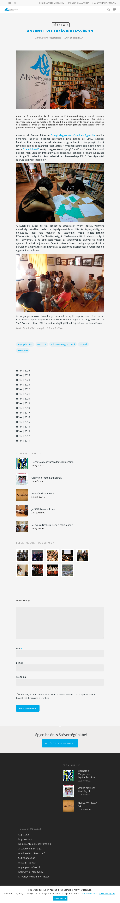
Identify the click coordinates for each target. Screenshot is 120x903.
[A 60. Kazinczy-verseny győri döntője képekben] (52, 555)
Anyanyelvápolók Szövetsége (48, 37)
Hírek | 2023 (23, 384)
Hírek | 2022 (23, 389)
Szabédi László (31, 149)
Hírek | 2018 (23, 408)
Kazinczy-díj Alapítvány (30, 872)
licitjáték (83, 344)
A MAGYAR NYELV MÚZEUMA (104, 3)
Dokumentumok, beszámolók (34, 844)
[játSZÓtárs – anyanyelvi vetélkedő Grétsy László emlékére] (22, 555)
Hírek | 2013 (23, 431)
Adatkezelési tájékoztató (31, 853)
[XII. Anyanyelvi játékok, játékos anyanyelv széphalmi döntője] (67, 555)
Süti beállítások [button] (89, 893)
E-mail (20, 662)
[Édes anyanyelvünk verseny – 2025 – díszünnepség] (52, 570)
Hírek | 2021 (23, 394)
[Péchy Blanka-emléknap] (22, 570)
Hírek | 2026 (23, 370)
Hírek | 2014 (60, 24)
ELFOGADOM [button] (60, 898)
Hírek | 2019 (23, 403)
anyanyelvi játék (25, 344)
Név (19, 648)
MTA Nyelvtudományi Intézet (34, 876)
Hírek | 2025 (23, 375)
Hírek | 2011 (23, 440)
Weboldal (21, 676)
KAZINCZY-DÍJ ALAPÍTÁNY (78, 3)
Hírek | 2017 (23, 412)
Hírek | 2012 (23, 436)
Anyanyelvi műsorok (29, 867)
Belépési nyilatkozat (60, 743)
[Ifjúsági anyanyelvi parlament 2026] (82, 555)
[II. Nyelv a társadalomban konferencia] (37, 555)
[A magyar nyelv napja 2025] (37, 570)
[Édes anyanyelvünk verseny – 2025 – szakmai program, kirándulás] (67, 570)
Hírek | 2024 (23, 380)
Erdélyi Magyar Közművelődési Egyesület (73, 135)
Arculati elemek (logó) (30, 848)
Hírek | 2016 (23, 417)
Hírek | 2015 (23, 422)
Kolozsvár (41, 344)
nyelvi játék (23, 350)
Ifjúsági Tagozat (27, 862)
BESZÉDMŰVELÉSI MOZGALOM (51, 3)
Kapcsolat (23, 834)
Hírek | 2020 (23, 398)
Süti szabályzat (26, 858)
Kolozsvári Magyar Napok (63, 344)
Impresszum (25, 839)
